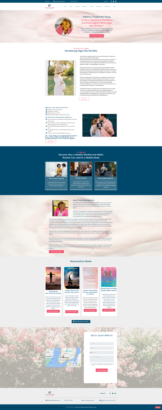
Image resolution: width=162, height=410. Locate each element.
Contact (91, 6)
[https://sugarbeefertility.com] (49, 6)
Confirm (158, 407)
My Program (107, 6)
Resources (84, 6)
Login (114, 6)
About (71, 6)
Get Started (98, 6)
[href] (63, 357)
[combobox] (91, 352)
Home (65, 6)
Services (77, 6)
